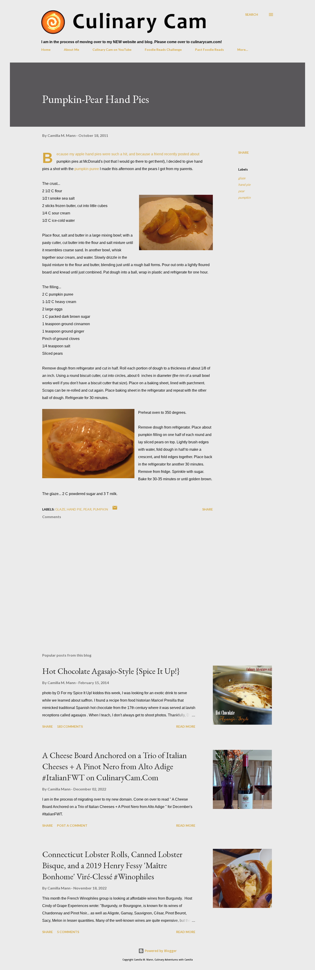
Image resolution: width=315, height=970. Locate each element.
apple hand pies (88, 154)
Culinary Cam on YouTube (111, 49)
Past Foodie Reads (209, 49)
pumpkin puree (86, 169)
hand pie (244, 184)
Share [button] (243, 152)
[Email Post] (115, 509)
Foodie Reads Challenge (163, 49)
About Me (71, 49)
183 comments (70, 726)
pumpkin (244, 197)
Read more (185, 726)
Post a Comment (72, 825)
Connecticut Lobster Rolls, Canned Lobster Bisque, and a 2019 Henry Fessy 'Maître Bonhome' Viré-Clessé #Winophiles (112, 865)
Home (46, 49)
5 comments (68, 932)
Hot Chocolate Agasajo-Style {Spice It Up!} (111, 671)
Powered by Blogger (160, 951)
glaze (241, 178)
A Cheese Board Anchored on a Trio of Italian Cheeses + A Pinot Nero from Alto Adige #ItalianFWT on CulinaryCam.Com (114, 766)
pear (241, 191)
